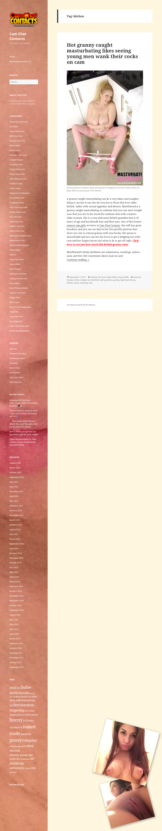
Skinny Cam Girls (17, 292)
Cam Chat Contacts (17, 36)
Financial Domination (19, 193)
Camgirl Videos (16, 159)
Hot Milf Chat (15, 217)
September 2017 (16, 667)
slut (30, 755)
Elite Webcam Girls (18, 178)
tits (33, 768)
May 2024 (13, 501)
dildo (34, 696)
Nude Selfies (14, 250)
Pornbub (13, 363)
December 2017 (16, 653)
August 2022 (15, 529)
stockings (16, 763)
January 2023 (15, 524)
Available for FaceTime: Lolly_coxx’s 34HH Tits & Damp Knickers (23, 403)
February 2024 (16, 505)
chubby (16, 696)
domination (28, 700)
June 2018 (14, 624)
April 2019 (14, 577)
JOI (25, 720)
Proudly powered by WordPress (81, 304)
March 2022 (14, 539)
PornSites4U (15, 372)
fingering (16, 710)
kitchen (70, 282)
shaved (14, 750)
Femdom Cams (15, 183)
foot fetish (30, 710)
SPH (32, 758)
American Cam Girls (18, 121)
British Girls (15, 150)
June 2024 (14, 496)
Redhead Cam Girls (18, 273)
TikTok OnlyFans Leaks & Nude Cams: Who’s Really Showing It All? (23, 413)
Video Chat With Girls (19, 326)
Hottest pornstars (17, 358)
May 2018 (13, 629)
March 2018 (14, 638)
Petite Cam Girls (16, 259)
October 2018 (15, 605)
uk (10, 772)
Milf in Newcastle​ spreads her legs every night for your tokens (23, 433)
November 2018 (16, 600)
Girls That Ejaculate (18, 207)
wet (14, 772)
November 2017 (16, 657)
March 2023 (14, 520)
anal (13, 687)
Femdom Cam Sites (17, 353)
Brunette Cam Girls (18, 155)
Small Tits (13, 311)
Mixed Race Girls (17, 240)
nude (14, 733)
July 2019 (13, 567)
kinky (30, 720)
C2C (11, 697)
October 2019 (15, 562)
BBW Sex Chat (15, 136)
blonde (24, 693)
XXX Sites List (15, 382)
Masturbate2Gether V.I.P (20, 61)
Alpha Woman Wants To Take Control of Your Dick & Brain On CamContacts (22, 442)
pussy (15, 740)
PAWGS (12, 254)
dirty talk (15, 700)
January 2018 (15, 648)
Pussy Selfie (14, 264)
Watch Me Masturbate (19, 330)
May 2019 (13, 572)
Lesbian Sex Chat (17, 226)
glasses (20, 714)
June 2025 (14, 486)
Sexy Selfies (14, 283)
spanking (24, 758)
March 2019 (14, 581)
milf (11, 727)
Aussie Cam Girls (17, 131)
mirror (18, 727)
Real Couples (15, 269)
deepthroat (26, 696)
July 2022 (13, 534)
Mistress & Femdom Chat (20, 235)
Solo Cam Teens (16, 377)
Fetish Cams (14, 188)
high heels (124, 280)
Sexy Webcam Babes (18, 288)
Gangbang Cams (16, 202)
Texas (28, 768)
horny (16, 720)
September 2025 (16, 477)
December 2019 (16, 558)
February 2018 (16, 643)
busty (32, 693)
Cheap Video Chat (17, 169)
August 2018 (15, 615)
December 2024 (16, 491)
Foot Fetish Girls (16, 197)
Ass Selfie (13, 126)
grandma (108, 280)
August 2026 (15, 463)
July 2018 (13, 619)
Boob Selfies (14, 145)
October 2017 (15, 662)
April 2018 (14, 634)
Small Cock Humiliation (20, 307)
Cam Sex (13, 349)
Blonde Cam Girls (17, 140)
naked (29, 727)
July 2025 (13, 482)
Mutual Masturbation (19, 245)
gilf (102, 280)
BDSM (13, 693)
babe (26, 687)
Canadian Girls (16, 164)
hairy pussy (31, 714)
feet (16, 704)
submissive (17, 768)
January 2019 (15, 591)
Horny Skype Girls (17, 212)
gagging (13, 714)
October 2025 (15, 472)
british (76, 280)
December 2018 (16, 596)
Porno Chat (14, 368)
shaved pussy (18, 755)
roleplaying (15, 746)
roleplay (29, 740)
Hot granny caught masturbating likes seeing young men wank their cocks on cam (102, 53)
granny (116, 280)
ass (19, 687)
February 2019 (16, 586)
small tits (14, 758)
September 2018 (16, 610)
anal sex (137, 277)
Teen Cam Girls (16, 316)
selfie (23, 746)
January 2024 (15, 510)
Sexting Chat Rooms (18, 278)
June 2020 (14, 548)
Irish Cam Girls (16, 221)
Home (12, 56)
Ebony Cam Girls (17, 174)
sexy (30, 745)
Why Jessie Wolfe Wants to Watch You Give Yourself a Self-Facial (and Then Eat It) (23, 424)
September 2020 (16, 543)
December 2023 (16, 515)
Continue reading (78, 259)
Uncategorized (15, 321)
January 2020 (15, 553)
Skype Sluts (14, 297)
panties (26, 734)
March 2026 (14, 467)
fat (11, 705)
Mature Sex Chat (16, 231)
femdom (27, 704)
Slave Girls (14, 302)
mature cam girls (76, 225)
